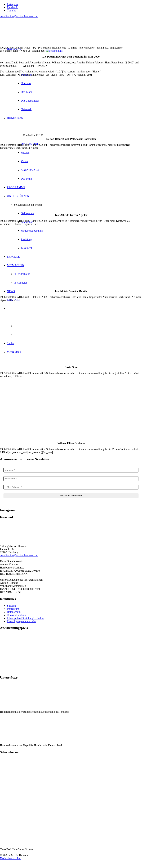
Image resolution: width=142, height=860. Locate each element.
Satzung (11, 605)
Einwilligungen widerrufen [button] (21, 621)
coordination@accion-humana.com (19, 16)
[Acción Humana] (26, 37)
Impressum (13, 608)
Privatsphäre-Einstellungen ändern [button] (25, 618)
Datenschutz (13, 611)
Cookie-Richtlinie (16, 615)
